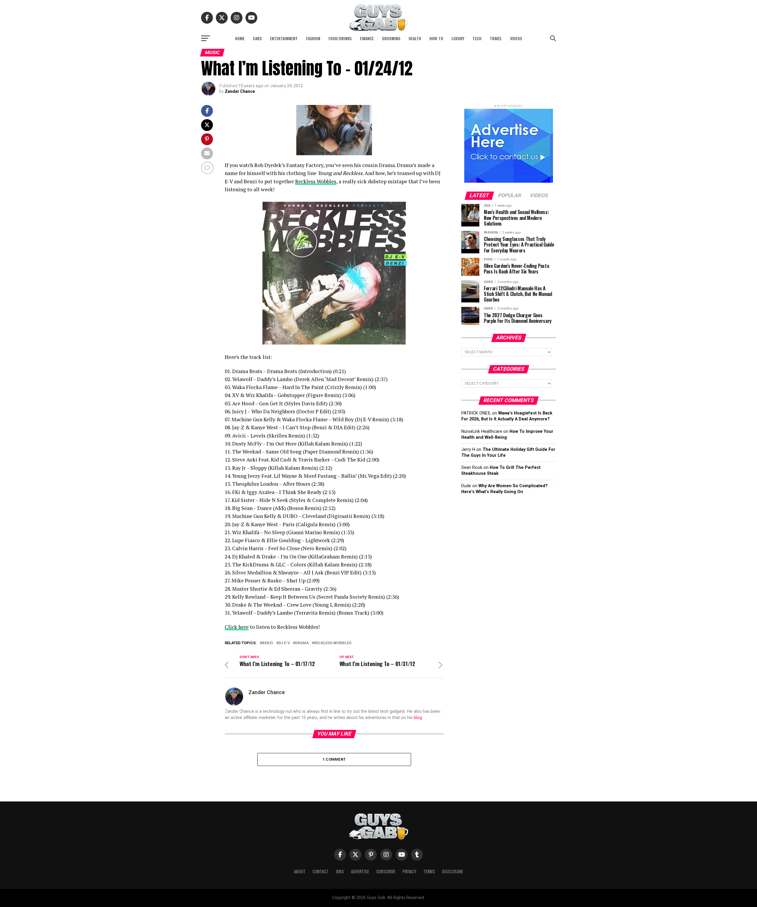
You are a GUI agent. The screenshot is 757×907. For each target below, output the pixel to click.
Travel (496, 38)
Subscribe (385, 871)
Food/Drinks (340, 38)
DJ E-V (284, 643)
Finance (367, 38)
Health (415, 38)
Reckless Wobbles (315, 181)
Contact (321, 871)
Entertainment (284, 38)
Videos (516, 38)
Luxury (458, 38)
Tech (477, 38)
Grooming (391, 38)
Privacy (409, 871)
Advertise (360, 871)
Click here (237, 626)
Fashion (313, 38)
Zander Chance (240, 91)
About (299, 871)
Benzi (267, 643)
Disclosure (452, 871)
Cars (257, 38)
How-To (436, 38)
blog (418, 717)
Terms (429, 871)
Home (240, 38)
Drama (302, 643)
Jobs (340, 871)
